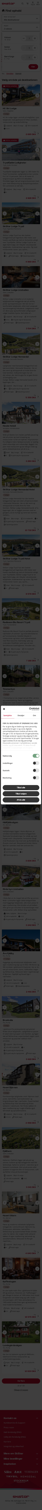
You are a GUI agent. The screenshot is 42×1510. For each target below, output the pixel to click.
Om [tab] (34, 715)
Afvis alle (21, 800)
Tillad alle (21, 787)
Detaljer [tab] (21, 715)
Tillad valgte (21, 794)
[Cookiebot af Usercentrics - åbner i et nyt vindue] (29, 709)
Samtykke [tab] (7, 715)
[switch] (36, 763)
